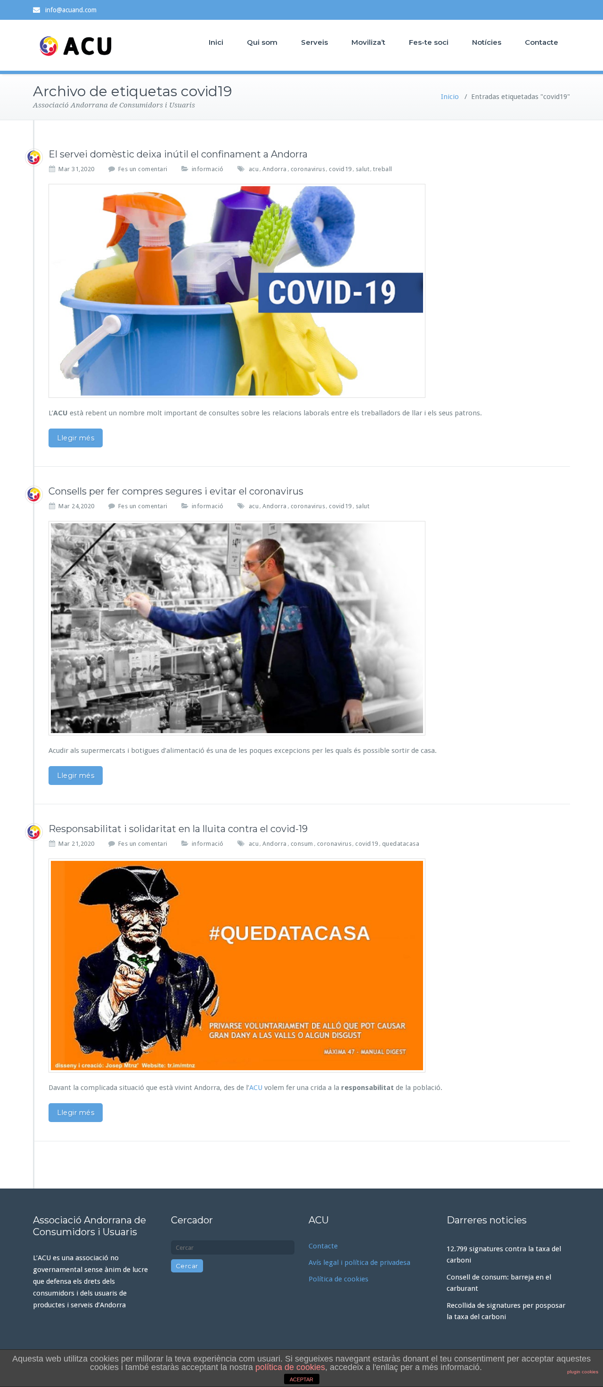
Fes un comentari (143, 169)
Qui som (262, 42)
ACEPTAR (301, 1379)
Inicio (450, 96)
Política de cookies (338, 1279)
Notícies (486, 42)
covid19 (340, 169)
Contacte (541, 42)
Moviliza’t (368, 42)
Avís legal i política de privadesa (359, 1262)
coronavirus (308, 169)
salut (363, 169)
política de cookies (290, 1367)
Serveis (314, 42)
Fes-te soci (428, 42)
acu (254, 169)
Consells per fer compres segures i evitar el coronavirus (176, 491)
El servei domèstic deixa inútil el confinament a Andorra (178, 154)
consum (302, 843)
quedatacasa (401, 843)
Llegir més (75, 438)
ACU (255, 1087)
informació (208, 169)
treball (382, 169)
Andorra (274, 169)
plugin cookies (582, 1371)
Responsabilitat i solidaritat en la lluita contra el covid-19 (178, 828)
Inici (216, 42)
